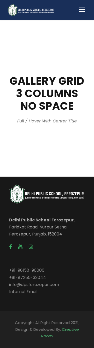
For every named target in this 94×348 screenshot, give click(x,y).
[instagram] (31, 247)
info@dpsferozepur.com (34, 285)
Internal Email (23, 292)
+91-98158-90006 (26, 270)
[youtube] (20, 247)
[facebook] (10, 247)
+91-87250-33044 (27, 278)
